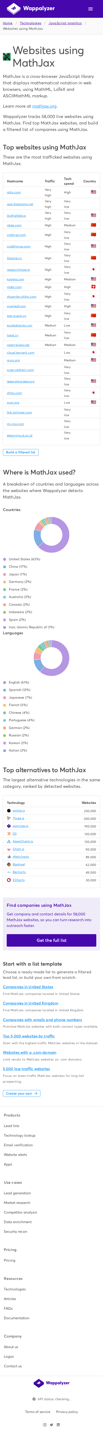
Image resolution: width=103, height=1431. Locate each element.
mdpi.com (14, 287)
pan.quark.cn (16, 316)
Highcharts (21, 856)
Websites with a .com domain (29, 1052)
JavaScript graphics (65, 23)
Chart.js (18, 849)
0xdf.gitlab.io (16, 215)
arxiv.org (13, 360)
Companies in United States (28, 987)
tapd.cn (12, 335)
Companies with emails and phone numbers (42, 1020)
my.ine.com (15, 424)
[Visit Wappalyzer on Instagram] (44, 1424)
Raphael (19, 864)
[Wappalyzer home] (31, 9)
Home (8, 23)
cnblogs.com (16, 235)
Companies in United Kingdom (30, 1003)
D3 (15, 833)
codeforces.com (19, 246)
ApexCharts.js (23, 841)
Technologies (30, 23)
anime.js (19, 810)
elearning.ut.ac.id (19, 435)
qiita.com (14, 192)
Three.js (18, 818)
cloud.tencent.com (20, 352)
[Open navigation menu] (90, 9)
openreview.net (18, 345)
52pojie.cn (14, 258)
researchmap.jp (18, 269)
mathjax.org (44, 106)
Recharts (19, 872)
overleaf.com (16, 306)
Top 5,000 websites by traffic (29, 1036)
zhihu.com (14, 393)
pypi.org (13, 402)
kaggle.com (15, 279)
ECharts (19, 880)
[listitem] (51, 1126)
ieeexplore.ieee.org (20, 381)
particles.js (20, 826)
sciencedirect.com (20, 370)
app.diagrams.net (20, 204)
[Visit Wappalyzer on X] (51, 1424)
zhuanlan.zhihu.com (21, 296)
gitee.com (14, 225)
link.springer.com (19, 412)
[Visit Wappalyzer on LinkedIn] (58, 1424)
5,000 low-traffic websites (26, 1069)
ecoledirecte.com (19, 325)
